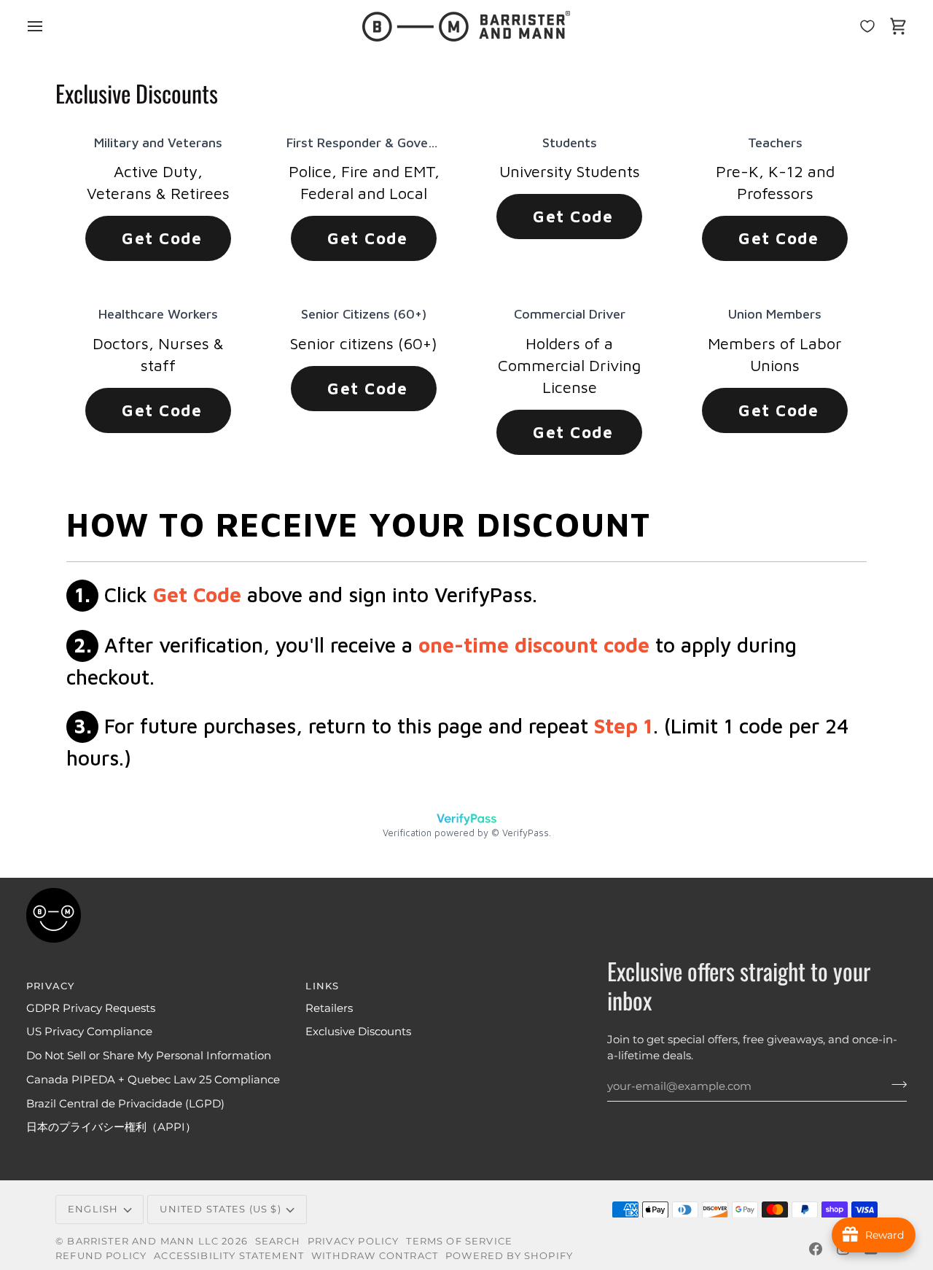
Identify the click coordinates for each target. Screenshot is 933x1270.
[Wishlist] (867, 26)
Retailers (329, 1008)
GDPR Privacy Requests (90, 1008)
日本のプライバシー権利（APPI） (111, 1127)
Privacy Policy (353, 1241)
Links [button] (322, 986)
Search (277, 1241)
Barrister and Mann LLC (143, 1241)
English (93, 1209)
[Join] (895, 1084)
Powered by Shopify (509, 1255)
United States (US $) (220, 1209)
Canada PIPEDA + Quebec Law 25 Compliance (153, 1079)
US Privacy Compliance (89, 1031)
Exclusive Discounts (358, 1031)
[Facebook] (815, 1248)
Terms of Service (459, 1241)
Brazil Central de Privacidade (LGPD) (125, 1103)
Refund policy (101, 1255)
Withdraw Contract (374, 1255)
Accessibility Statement (229, 1255)
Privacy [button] (50, 986)
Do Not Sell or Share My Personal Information (148, 1055)
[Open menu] (48, 26)
